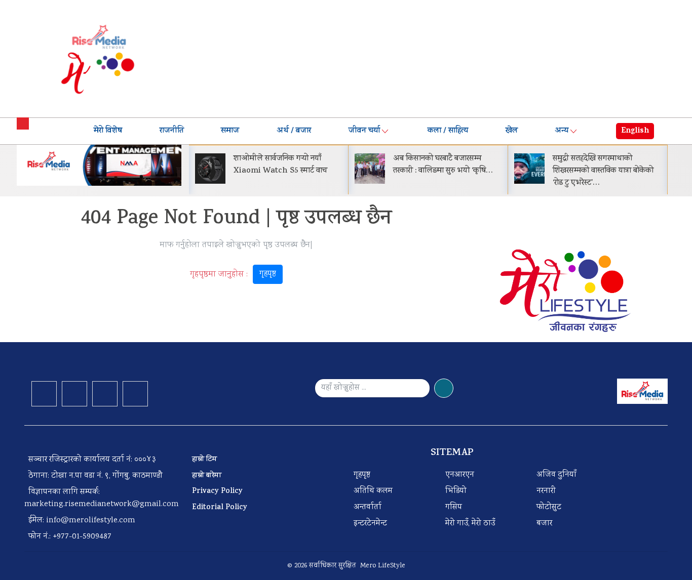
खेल (512, 131)
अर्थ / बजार (294, 131)
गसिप (453, 507)
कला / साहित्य (448, 131)
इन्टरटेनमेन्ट (370, 523)
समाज (230, 131)
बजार (544, 523)
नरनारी (546, 491)
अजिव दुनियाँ (556, 475)
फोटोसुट (548, 507)
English (635, 131)
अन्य (561, 131)
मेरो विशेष (108, 131)
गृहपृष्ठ (267, 274)
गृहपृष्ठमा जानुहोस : (233, 274)
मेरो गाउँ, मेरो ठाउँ (470, 523)
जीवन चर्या (364, 131)
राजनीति (172, 131)
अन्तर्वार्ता (367, 507)
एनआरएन (459, 475)
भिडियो (456, 491)
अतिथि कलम (373, 491)
